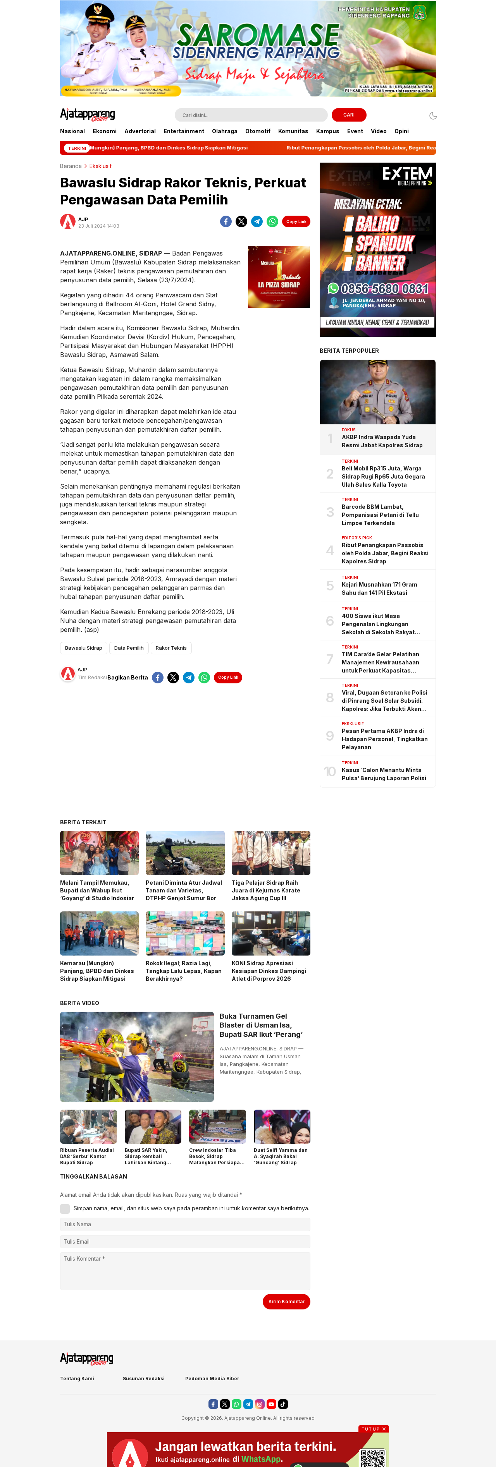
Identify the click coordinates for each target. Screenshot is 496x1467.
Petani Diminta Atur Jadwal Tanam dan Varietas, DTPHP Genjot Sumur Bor (184, 890)
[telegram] (257, 221)
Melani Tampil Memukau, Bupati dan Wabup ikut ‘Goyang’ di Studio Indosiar (97, 890)
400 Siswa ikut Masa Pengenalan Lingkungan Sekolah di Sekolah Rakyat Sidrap (378, 624)
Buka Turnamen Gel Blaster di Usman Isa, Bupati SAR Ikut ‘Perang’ (261, 1025)
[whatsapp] (272, 221)
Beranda (71, 166)
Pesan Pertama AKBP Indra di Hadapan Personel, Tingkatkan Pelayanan (385, 738)
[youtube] (271, 1404)
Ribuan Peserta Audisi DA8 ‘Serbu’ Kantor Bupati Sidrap (87, 1156)
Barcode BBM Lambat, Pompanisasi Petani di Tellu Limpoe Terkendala (380, 514)
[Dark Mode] (431, 115)
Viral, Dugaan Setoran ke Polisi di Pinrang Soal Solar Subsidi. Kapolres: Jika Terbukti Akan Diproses (384, 701)
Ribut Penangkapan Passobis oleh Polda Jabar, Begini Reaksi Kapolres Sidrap (385, 553)
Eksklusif (101, 166)
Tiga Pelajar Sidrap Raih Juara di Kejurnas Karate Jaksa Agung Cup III (266, 890)
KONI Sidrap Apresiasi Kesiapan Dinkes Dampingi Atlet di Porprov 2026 (269, 971)
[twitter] (241, 221)
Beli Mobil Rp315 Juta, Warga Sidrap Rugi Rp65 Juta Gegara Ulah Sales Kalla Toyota (383, 476)
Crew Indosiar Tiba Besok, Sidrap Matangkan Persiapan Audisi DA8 (216, 1159)
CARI (349, 115)
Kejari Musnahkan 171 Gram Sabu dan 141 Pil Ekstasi (379, 588)
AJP (83, 219)
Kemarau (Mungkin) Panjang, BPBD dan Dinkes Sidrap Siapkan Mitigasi (97, 971)
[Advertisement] (185, 757)
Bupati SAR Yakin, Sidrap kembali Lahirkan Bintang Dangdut (146, 1159)
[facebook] (226, 221)
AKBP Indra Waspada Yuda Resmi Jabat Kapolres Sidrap (382, 441)
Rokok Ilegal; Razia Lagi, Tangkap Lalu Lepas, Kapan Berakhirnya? (184, 971)
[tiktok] (283, 1404)
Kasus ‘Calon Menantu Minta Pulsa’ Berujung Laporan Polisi (384, 774)
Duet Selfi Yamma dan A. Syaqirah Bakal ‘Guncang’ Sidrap (281, 1156)
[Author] (68, 221)
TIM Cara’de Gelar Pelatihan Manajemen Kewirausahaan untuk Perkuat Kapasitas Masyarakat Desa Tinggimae (382, 662)
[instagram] (260, 1404)
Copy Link (296, 221)
